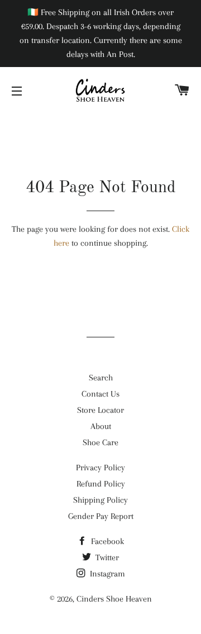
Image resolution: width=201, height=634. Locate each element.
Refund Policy (100, 484)
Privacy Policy (100, 468)
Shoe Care (100, 442)
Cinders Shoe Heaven (114, 599)
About (100, 426)
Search (101, 378)
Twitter (106, 557)
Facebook (106, 541)
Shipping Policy (100, 500)
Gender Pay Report (100, 516)
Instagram (106, 574)
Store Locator (100, 410)
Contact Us (100, 394)
